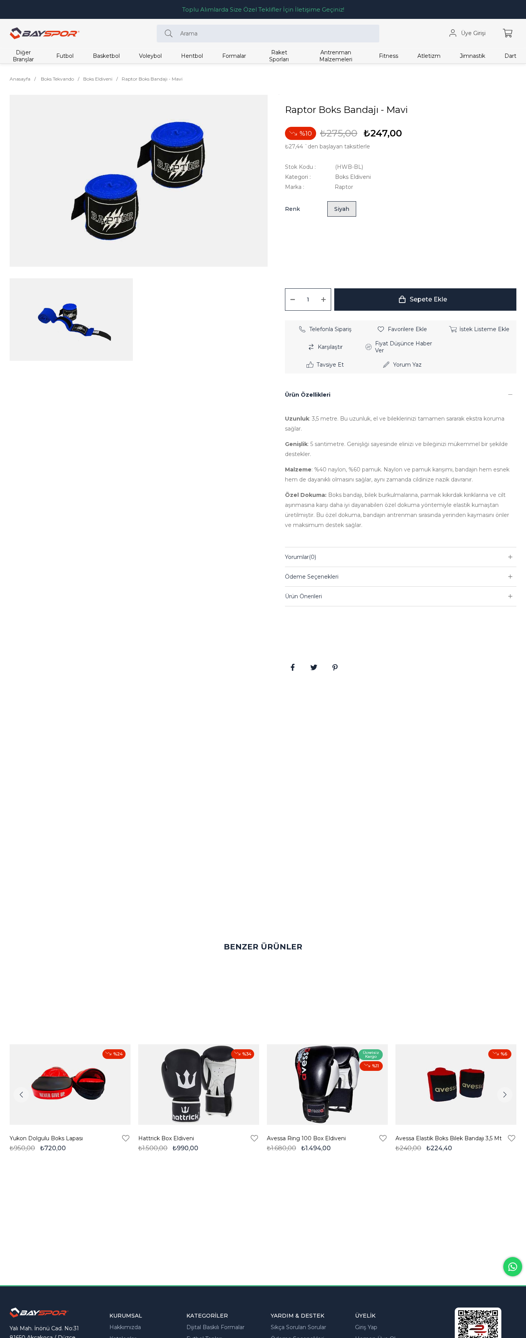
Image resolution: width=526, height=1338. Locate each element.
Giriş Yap (366, 1327)
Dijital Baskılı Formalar (215, 1327)
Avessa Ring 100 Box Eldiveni (306, 1138)
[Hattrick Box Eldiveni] (198, 1084)
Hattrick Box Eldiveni (166, 1138)
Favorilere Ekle (126, 1138)
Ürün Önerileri (303, 596)
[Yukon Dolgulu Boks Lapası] (70, 1084)
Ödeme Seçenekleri (311, 576)
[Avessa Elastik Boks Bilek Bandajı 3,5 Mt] (455, 1084)
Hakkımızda (125, 1327)
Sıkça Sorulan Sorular (298, 1327)
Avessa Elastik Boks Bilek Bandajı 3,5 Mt (448, 1138)
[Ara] (170, 33)
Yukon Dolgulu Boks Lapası (46, 1138)
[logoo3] (39, 1313)
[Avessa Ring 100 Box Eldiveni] (327, 1084)
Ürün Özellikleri (307, 394)
